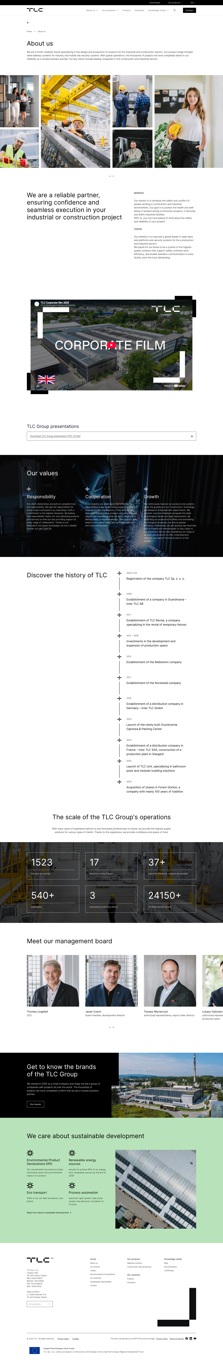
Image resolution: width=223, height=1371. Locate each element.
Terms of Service (177, 1339)
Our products (108, 10)
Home (29, 31)
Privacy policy (63, 1339)
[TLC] (186, 1338)
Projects (127, 10)
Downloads (155, 2)
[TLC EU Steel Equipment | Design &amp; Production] (36, 10)
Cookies (75, 1339)
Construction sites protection (139, 1267)
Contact (189, 10)
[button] (165, 260)
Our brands (35, 1104)
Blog (166, 1263)
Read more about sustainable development (48, 1212)
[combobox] (174, 2)
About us (90, 10)
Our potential (95, 1278)
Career (93, 1270)
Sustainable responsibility (101, 1282)
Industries (139, 10)
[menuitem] (193, 2)
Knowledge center (157, 10)
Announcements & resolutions (102, 1274)
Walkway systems (134, 1263)
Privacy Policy (162, 1339)
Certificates (169, 1270)
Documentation (170, 1267)
